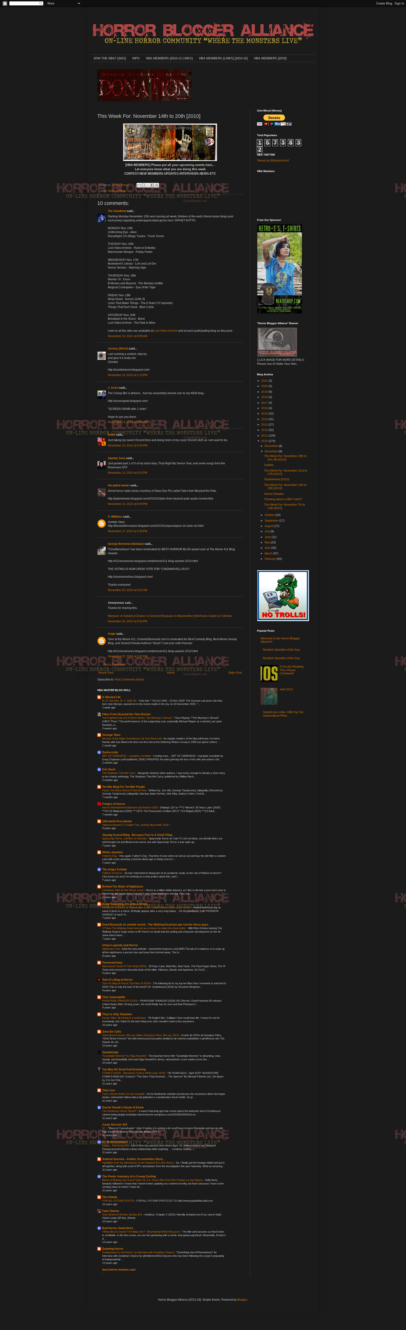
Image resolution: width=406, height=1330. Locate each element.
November (272, 451)
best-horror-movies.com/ (119, 1269)
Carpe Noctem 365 (114, 1124)
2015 (265, 413)
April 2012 (286, 689)
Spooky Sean (116, 458)
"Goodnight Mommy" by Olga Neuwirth (124, 1055)
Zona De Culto (111, 1031)
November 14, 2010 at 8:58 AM (127, 336)
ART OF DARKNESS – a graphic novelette (127, 755)
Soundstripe (110, 1052)
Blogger (242, 1299)
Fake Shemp (110, 1211)
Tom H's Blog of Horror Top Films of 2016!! (126, 983)
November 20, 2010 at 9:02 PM (127, 621)
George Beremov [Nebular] (126, 544)
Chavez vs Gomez (147, 616)
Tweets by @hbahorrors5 (273, 160)
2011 (265, 435)
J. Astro (113, 387)
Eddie (111, 434)
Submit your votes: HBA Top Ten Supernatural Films (283, 714)
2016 (265, 408)
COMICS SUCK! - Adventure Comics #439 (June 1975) (134, 1073)
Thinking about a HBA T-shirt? (283, 499)
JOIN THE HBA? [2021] (109, 58)
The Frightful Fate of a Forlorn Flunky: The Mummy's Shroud (137, 717)
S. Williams (115, 516)
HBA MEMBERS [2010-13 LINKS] (169, 58)
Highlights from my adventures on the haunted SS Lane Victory (138, 1162)
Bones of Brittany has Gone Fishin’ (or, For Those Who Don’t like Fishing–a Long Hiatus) (152, 1180)
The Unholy (109, 1197)
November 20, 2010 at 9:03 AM (127, 590)
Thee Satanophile (113, 997)
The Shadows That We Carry (119, 773)
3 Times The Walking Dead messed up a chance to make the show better (144, 928)
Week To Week (116, 190)
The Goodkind (117, 211)
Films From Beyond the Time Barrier (126, 714)
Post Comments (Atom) (129, 679)
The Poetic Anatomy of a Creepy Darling (129, 1176)
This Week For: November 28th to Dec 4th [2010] (285, 457)
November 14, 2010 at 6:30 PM (127, 445)
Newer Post (105, 672)
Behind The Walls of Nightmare (122, 886)
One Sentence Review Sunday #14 (122, 1214)
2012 (265, 430)
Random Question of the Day (281, 649)
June (268, 537)
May (268, 542)
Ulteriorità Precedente (117, 821)
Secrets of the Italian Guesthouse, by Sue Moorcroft (132, 738)
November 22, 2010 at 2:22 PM (127, 656)
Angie (112, 633)
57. (104, 1128)
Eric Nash (108, 769)
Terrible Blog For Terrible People (123, 786)
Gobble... (270, 465)
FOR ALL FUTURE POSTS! (118, 1200)
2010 (265, 441)
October (270, 515)
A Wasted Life (111, 697)
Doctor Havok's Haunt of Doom (123, 1107)
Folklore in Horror (112, 873)
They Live (108, 1090)
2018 (265, 397)
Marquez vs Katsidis (120, 616)
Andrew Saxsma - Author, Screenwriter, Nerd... (133, 1159)
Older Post (235, 672)
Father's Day (110, 855)
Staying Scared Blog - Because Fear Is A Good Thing (137, 835)
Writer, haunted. (112, 852)
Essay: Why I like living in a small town (124, 1017)
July (267, 531)
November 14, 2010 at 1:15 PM (127, 375)
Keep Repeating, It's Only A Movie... (125, 904)
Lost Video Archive (166, 330)
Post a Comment (113, 664)
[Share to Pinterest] (156, 185)
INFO (136, 58)
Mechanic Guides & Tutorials (213, 616)
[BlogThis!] (143, 185)
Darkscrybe (110, 752)
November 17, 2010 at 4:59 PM (127, 531)
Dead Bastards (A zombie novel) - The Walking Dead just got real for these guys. (155, 924)
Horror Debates (274, 494)
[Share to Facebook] (152, 185)
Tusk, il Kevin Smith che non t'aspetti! (123, 1093)
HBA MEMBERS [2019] (270, 58)
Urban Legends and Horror (120, 945)
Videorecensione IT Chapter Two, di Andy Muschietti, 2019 (135, 824)
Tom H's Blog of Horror (117, 979)
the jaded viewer (119, 485)
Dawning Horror (112, 1248)
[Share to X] (147, 185)
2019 (265, 391)
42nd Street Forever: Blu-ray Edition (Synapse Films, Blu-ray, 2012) (141, 1035)
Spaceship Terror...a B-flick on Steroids (124, 838)
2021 (265, 380)
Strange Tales (111, 735)
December (272, 446)
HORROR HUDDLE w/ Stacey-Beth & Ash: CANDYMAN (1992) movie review (146, 907)
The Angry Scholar (114, 869)
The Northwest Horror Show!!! (119, 1111)
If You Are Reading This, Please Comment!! (292, 670)
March (269, 553)
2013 (265, 424)
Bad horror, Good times (117, 1228)
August (269, 526)
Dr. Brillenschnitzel (114, 1142)
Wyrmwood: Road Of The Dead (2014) (124, 966)
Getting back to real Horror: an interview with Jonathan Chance (138, 1252)
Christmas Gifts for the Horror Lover (123, 890)
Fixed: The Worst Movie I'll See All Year (124, 790)
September (272, 520)
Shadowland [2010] (276, 479)
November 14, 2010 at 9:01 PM (127, 472)
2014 (265, 419)
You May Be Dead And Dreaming (124, 1069)
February (271, 559)
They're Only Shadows (117, 1014)
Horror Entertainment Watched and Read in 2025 (130, 807)
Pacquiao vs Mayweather (177, 616)
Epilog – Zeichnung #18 (115, 1145)
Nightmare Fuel (111, 948)
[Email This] (139, 185)
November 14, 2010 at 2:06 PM (127, 422)
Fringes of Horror (113, 804)
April (268, 548)
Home (171, 672)
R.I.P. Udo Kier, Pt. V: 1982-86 (119, 700)
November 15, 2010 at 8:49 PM (127, 504)
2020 (265, 386)
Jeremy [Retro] (118, 348)
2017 (265, 402)
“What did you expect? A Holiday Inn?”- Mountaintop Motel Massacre (141, 1231)
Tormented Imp (112, 962)
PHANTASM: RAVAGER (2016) (120, 1000)
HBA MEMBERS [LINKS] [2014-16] (223, 58)
